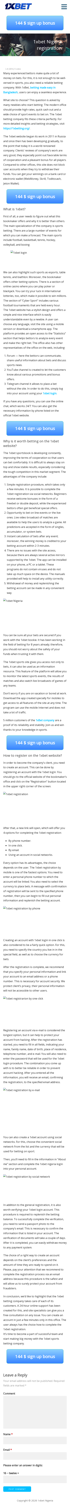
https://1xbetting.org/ (16, 128)
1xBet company (45, 720)
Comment (9, 1393)
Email (7, 1450)
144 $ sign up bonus (35, 23)
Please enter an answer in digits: (23, 1465)
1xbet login (49, 393)
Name (8, 1434)
